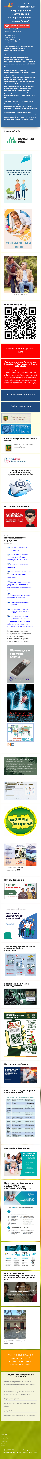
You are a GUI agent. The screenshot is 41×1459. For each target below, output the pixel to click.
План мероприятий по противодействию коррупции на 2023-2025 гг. (17, 557)
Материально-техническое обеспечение (19, 1415)
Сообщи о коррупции (20, 406)
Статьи (6, 535)
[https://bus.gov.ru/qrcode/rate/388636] (20, 339)
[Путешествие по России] (20, 1082)
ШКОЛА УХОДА (20, 294)
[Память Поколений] (20, 898)
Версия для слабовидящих (19, 25)
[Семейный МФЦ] (20, 145)
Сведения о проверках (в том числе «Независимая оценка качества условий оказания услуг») (19, 1384)
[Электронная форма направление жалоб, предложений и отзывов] (20, 498)
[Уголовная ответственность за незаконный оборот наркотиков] (20, 976)
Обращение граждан (12, 1399)
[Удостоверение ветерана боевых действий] (20, 1004)
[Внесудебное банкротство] (20, 1164)
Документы (8, 1411)
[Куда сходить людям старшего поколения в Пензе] (20, 1140)
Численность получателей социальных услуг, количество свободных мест (19, 1393)
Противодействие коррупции (20, 394)
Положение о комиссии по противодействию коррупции (19, 574)
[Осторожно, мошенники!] (20, 527)
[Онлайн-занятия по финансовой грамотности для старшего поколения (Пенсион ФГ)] (20, 1302)
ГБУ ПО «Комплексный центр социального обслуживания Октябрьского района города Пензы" (21, 12)
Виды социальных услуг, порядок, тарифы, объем (20, 1404)
